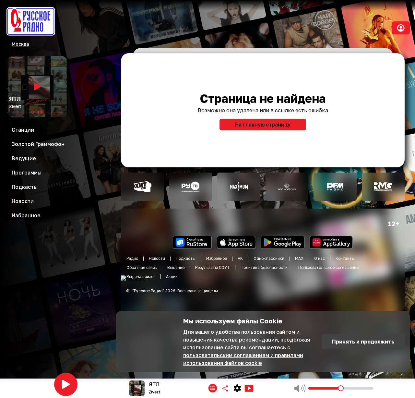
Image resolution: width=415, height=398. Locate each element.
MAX (299, 258)
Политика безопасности (264, 267)
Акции (172, 276)
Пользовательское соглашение (328, 267)
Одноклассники (269, 258)
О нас (319, 258)
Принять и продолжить (363, 341)
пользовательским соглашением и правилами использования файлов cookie (243, 359)
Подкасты (186, 258)
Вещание (175, 267)
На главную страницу (262, 124)
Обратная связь (141, 267)
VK (240, 258)
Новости (157, 258)
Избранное (216, 258)
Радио (132, 258)
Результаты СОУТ (212, 267)
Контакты (345, 258)
